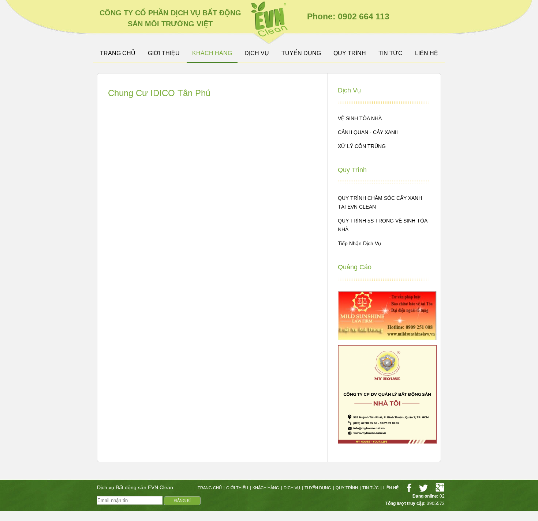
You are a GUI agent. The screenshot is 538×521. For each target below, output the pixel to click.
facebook (409, 488)
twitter (423, 488)
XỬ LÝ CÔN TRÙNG (362, 146)
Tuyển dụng (301, 53)
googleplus (440, 488)
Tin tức (390, 53)
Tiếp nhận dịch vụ (359, 243)
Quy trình (349, 53)
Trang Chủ (117, 53)
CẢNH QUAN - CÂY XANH (368, 132)
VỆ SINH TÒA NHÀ (360, 118)
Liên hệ (426, 53)
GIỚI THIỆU (164, 53)
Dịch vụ (256, 53)
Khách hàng (212, 53)
